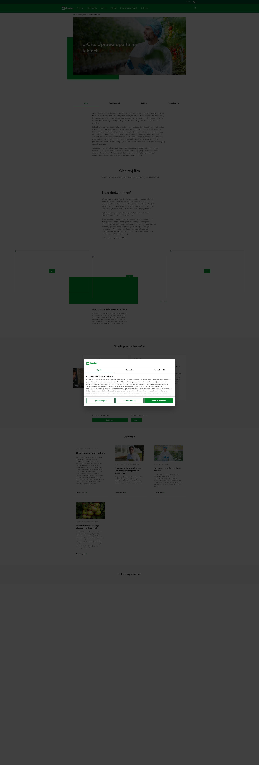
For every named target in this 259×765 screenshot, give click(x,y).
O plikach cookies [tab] (159, 370)
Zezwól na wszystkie (158, 401)
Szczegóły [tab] (129, 370)
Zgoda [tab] (99, 370)
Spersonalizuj (128, 401)
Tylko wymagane (100, 401)
